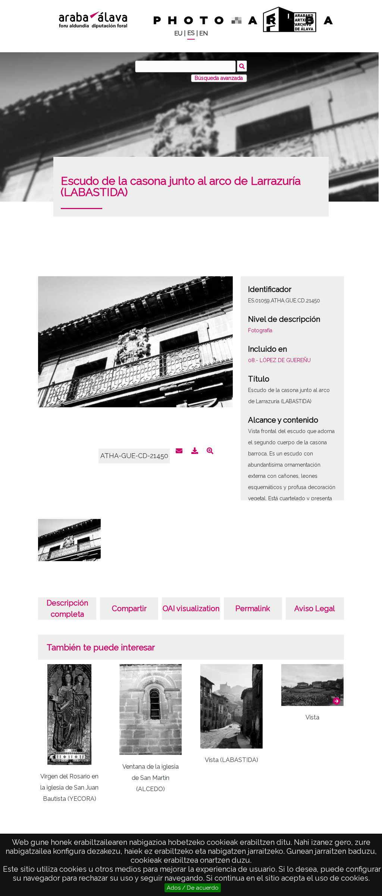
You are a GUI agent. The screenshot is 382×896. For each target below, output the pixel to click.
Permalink (252, 608)
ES (191, 33)
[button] (336, 701)
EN (203, 33)
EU (178, 33)
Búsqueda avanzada (219, 78)
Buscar (242, 66)
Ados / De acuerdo (193, 887)
